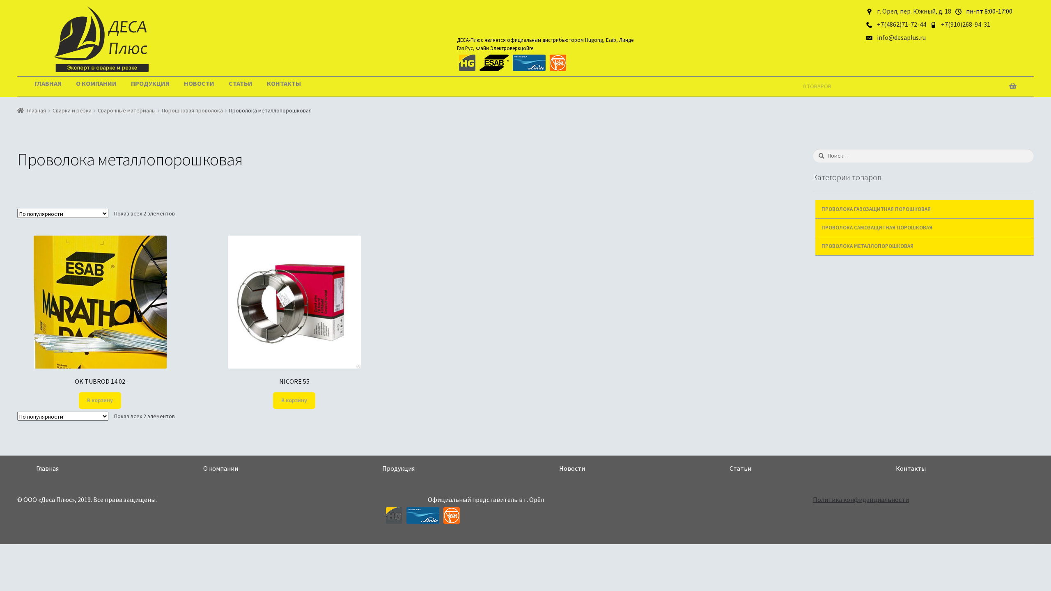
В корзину (100, 400)
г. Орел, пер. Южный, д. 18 (914, 11)
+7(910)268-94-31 (965, 24)
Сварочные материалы (127, 110)
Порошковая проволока (192, 110)
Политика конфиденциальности (861, 499)
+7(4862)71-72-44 (901, 24)
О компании (96, 83)
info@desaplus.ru (901, 37)
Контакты (284, 83)
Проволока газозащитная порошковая (876, 209)
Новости (199, 83)
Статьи (240, 83)
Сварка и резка (72, 110)
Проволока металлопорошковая (867, 246)
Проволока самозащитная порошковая (877, 227)
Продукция (150, 83)
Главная (48, 83)
